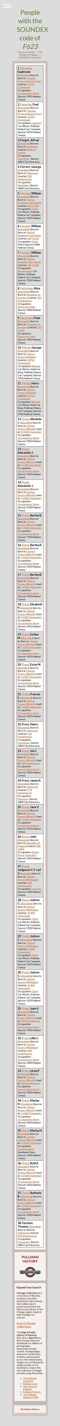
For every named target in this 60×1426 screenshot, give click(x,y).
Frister (26, 347)
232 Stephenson (25, 178)
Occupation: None (28, 93)
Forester (26, 68)
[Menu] (7, 6)
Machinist (23, 185)
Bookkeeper (25, 271)
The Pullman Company (30, 1379)
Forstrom (26, 288)
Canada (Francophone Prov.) (30, 80)
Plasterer (23, 798)
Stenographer (26, 1149)
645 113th (33, 264)
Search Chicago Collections (26, 1325)
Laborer (36, 122)
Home (32, 52)
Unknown (32, 146)
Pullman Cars (30, 1383)
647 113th (33, 238)
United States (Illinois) (26, 427)
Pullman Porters (32, 1392)
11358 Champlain (31, 431)
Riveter (36, 366)
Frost (25, 419)
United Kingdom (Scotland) (29, 201)
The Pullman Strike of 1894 (30, 1396)
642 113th (33, 205)
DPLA (20, 1337)
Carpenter (24, 158)
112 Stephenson (25, 735)
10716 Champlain (26, 361)
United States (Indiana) (27, 355)
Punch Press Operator (28, 854)
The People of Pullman (30, 53)
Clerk (35, 208)
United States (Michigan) (28, 878)
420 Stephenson (30, 763)
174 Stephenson (25, 791)
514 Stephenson (27, 1235)
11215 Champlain (26, 86)
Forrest (25, 193)
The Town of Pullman (30, 1388)
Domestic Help (26, 306)
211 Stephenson (30, 299)
